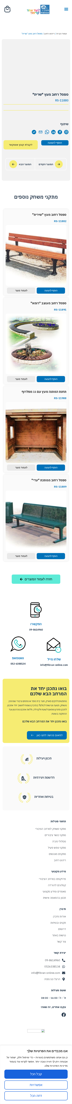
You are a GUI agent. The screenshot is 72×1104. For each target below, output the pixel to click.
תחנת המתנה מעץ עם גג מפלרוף (44, 392)
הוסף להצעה (55, 142)
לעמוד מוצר (21, 290)
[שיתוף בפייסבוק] (60, 132)
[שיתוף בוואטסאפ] (47, 132)
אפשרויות (36, 1085)
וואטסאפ (18, 658)
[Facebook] (64, 1015)
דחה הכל (36, 1096)
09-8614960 (36, 629)
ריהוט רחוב (49, 33)
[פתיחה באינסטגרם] (66, 132)
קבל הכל (36, 1074)
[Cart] (8, 9)
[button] (66, 9)
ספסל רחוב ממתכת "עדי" (48, 480)
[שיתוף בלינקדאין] (53, 132)
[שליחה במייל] (40, 132)
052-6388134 (18, 663)
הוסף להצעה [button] (50, 290)
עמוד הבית (61, 33)
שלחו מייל (54, 659)
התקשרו (36, 624)
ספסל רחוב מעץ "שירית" (49, 215)
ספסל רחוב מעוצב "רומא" (48, 303)
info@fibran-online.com (54, 665)
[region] (36, 1074)
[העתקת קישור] (34, 132)
